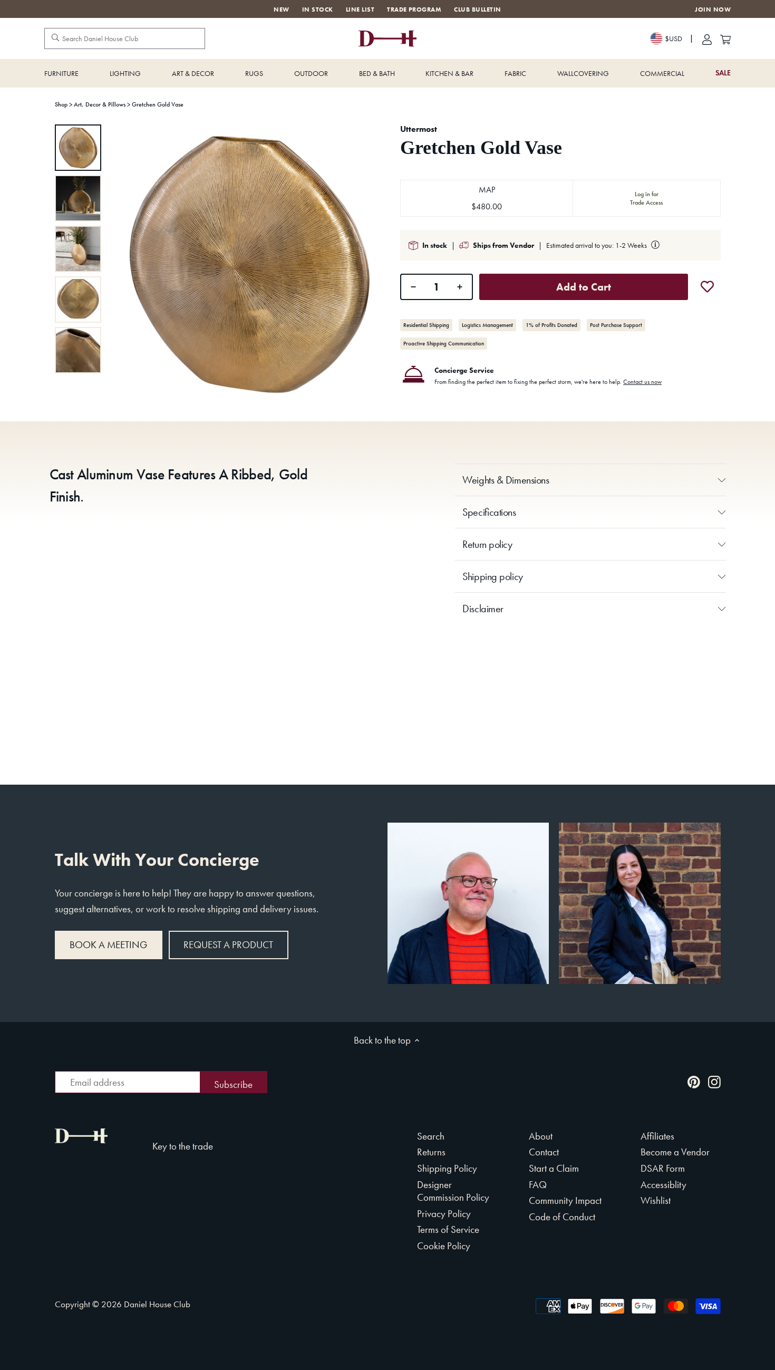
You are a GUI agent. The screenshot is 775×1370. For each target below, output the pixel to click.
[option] (78, 147)
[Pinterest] (693, 1081)
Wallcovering (583, 73)
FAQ (538, 1184)
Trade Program (414, 9)
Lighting (125, 73)
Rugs (254, 73)
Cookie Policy (443, 1245)
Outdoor (311, 73)
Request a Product (228, 944)
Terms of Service (448, 1229)
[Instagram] (714, 1081)
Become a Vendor (675, 1152)
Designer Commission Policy (453, 1191)
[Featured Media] (249, 263)
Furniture (61, 73)
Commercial (662, 73)
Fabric (515, 73)
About (541, 1136)
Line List (360, 9)
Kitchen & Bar (449, 73)
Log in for (646, 198)
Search (430, 1136)
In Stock (317, 9)
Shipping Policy (447, 1168)
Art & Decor (193, 73)
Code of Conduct (562, 1216)
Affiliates (657, 1136)
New (281, 9)
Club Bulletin (477, 9)
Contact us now (642, 382)
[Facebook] (673, 1081)
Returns (431, 1152)
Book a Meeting (108, 944)
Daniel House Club (157, 1304)
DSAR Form (663, 1168)
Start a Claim (554, 1168)
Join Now (713, 10)
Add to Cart (583, 287)
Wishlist (656, 1200)
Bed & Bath (377, 73)
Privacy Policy (444, 1213)
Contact (544, 1152)
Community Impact (565, 1200)
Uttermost (418, 128)
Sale (723, 73)
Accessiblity (663, 1184)
